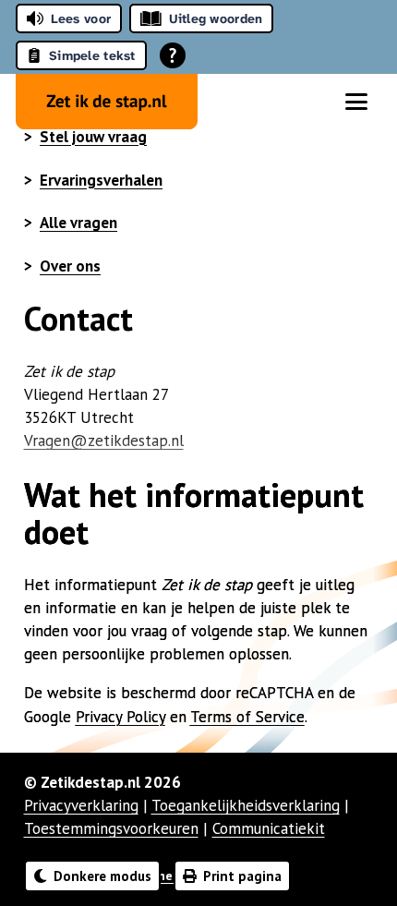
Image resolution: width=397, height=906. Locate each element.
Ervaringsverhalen (101, 180)
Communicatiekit (268, 828)
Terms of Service (247, 717)
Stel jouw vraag (93, 137)
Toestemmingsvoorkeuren (111, 828)
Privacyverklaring (81, 805)
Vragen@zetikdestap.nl (104, 440)
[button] (355, 102)
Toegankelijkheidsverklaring (245, 805)
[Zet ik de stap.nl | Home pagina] (107, 101)
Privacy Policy (120, 717)
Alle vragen (78, 222)
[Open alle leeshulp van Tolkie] (173, 55)
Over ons (70, 266)
